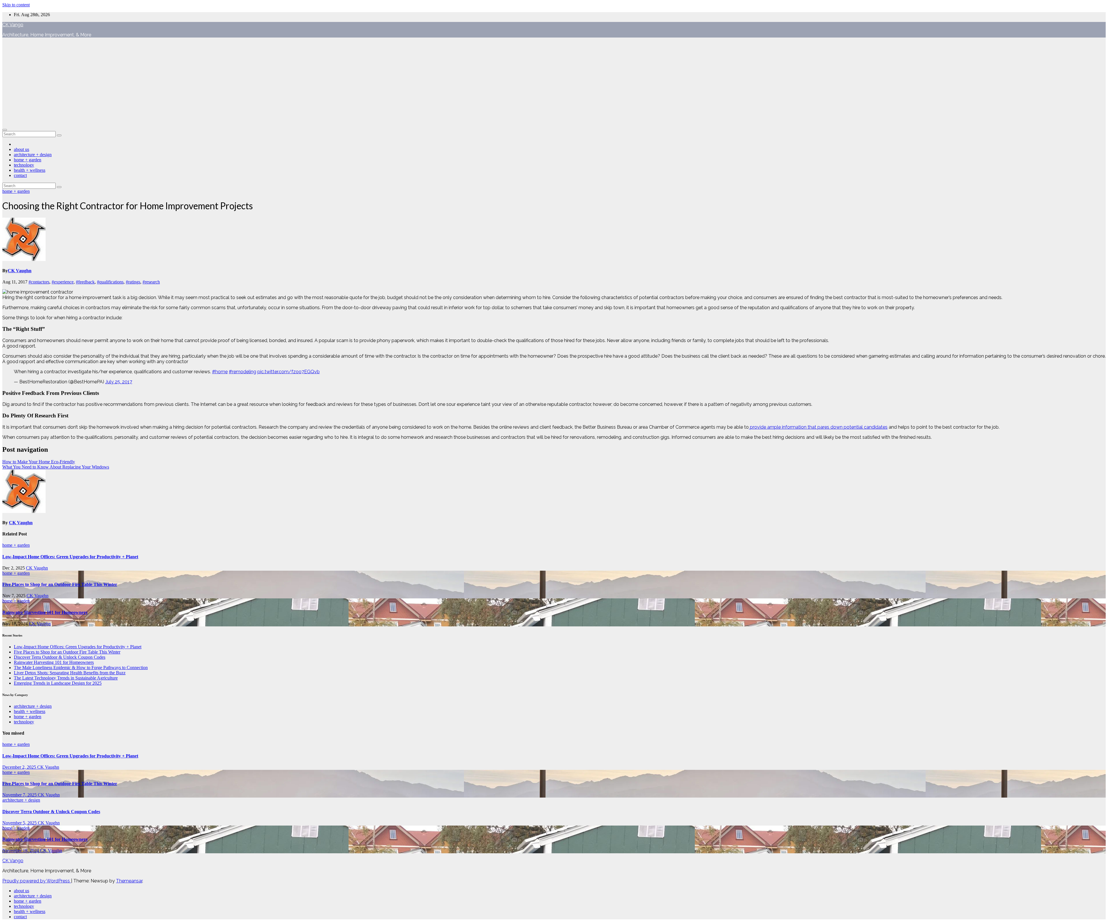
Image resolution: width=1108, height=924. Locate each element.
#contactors (39, 281)
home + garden (27, 159)
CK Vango (12, 24)
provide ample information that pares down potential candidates (818, 427)
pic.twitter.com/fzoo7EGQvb (288, 371)
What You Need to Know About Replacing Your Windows (55, 466)
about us (21, 149)
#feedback (85, 281)
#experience (63, 281)
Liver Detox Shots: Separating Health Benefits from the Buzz (70, 672)
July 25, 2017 (118, 381)
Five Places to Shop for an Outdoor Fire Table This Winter (59, 584)
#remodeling (242, 371)
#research (151, 281)
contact (20, 175)
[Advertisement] (554, 82)
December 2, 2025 (19, 767)
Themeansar (129, 881)
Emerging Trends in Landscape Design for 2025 (58, 683)
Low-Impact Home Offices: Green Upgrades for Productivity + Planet (70, 556)
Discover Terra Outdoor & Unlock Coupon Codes (59, 657)
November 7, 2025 (20, 794)
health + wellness (29, 170)
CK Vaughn (19, 270)
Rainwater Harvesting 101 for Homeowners (44, 612)
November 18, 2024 (21, 850)
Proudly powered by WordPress (36, 881)
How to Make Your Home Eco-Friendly (38, 461)
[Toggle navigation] (4, 130)
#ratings (133, 281)
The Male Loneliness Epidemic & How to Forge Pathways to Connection (81, 667)
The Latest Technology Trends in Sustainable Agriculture (66, 677)
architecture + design (33, 154)
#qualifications (110, 281)
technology (24, 165)
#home (220, 371)
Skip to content (16, 4)
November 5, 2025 (20, 822)
